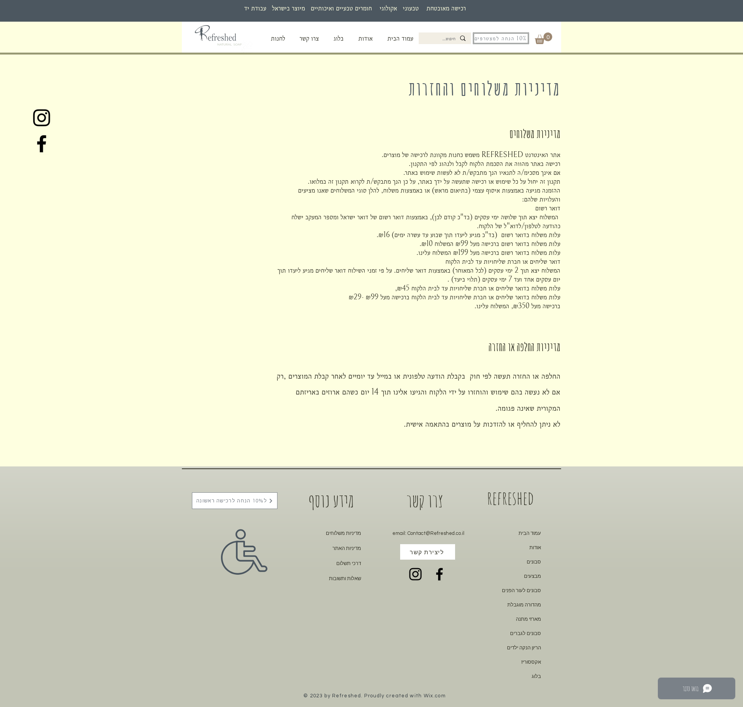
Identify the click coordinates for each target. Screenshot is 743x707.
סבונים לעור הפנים (521, 590)
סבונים (534, 562)
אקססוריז (531, 662)
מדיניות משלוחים (343, 533)
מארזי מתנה (528, 619)
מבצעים (532, 576)
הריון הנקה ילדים (524, 648)
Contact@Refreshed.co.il (435, 533)
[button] (278, 38)
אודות (535, 547)
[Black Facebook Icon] (41, 143)
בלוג (536, 676)
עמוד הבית (530, 533)
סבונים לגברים (525, 633)
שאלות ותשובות (345, 578)
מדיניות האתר (346, 548)
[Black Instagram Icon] (41, 117)
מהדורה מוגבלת (524, 605)
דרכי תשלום (348, 563)
